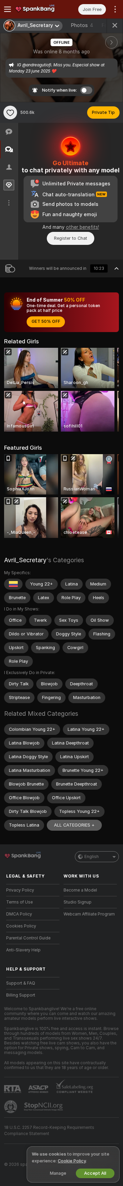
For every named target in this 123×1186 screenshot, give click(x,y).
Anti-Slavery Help (23, 950)
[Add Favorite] (10, 112)
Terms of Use (19, 902)
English (91, 856)
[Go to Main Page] (38, 9)
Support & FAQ (20, 983)
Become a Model (80, 890)
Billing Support (20, 995)
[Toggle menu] (7, 9)
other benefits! (82, 227)
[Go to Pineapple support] (11, 1106)
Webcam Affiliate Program (89, 914)
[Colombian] (13, 584)
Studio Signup (78, 902)
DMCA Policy (19, 914)
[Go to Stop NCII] (44, 1107)
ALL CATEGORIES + (74, 825)
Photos (82, 25)
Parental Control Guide (28, 938)
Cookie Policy (72, 1160)
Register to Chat (70, 238)
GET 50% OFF (45, 321)
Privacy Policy (20, 890)
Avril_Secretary (25, 560)
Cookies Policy (21, 926)
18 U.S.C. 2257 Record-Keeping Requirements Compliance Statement (49, 1130)
